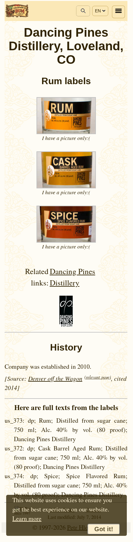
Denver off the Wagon (55, 378)
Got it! (103, 529)
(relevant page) (97, 377)
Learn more (26, 518)
